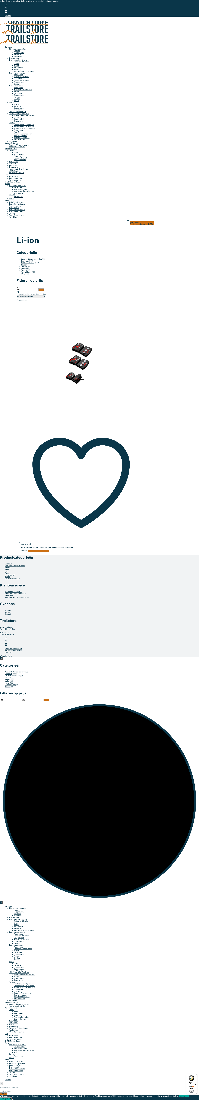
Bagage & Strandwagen (23, 89)
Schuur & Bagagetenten (23, 134)
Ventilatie (17, 54)
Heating (17, 51)
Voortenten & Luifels (17, 147)
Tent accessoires (20, 136)
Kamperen (8, 47)
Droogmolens (19, 78)
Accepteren (184, 1096)
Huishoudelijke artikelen (18, 60)
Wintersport (18, 197)
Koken (16, 65)
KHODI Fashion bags (12, 182)
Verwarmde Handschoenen (24, 191)
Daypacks (13, 165)
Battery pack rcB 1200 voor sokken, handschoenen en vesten (47, 547)
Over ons (8, 610)
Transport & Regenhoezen (19, 169)
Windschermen (19, 139)
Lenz (23, 265)
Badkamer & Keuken (21, 62)
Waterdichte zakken (16, 173)
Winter (7, 184)
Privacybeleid (6, 1099)
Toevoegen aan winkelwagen (38, 551)
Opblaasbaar (18, 130)
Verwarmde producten (17, 186)
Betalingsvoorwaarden (13, 592)
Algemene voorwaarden (13, 649)
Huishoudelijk (14, 208)
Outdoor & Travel (11, 149)
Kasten (16, 91)
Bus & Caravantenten (17, 204)
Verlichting (13, 141)
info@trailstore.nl (6, 627)
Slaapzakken (19, 110)
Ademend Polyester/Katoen (24, 115)
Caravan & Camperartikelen (31, 259)
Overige (17, 84)
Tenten (12, 123)
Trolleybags (13, 171)
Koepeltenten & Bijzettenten (24, 128)
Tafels (16, 101)
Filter (41, 290)
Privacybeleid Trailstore (13, 650)
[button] (129, 220)
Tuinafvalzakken (15, 180)
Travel (11, 150)
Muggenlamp (19, 53)
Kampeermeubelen (16, 86)
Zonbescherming (20, 160)
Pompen (17, 104)
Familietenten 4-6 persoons (24, 126)
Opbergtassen (19, 82)
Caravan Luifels (15, 206)
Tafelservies (18, 67)
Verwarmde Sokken (21, 189)
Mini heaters (18, 193)
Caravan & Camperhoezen (19, 145)
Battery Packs (19, 187)
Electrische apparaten (17, 49)
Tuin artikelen (26, 272)
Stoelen (17, 99)
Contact (8, 16)
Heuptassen (13, 167)
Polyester (17, 117)
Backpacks (13, 162)
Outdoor (24, 266)
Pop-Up (17, 132)
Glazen (16, 64)
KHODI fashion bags (16, 202)
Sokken (12, 195)
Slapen (11, 102)
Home (19, 294)
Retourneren (9, 595)
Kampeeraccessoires (17, 73)
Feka (10, 656)
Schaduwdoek (19, 119)
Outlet (7, 200)
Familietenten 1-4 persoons (24, 125)
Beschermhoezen (15, 178)
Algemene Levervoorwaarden (15, 594)
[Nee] (12, 1099)
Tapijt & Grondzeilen (16, 215)
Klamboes (17, 156)
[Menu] (195, 1075)
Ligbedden (18, 93)
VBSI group (9, 652)
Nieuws (7, 612)
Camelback (13, 163)
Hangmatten (14, 58)
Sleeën (11, 198)
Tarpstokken (18, 121)
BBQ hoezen (14, 176)
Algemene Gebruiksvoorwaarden (17, 597)
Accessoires (18, 75)
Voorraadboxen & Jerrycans (24, 71)
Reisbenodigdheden (21, 158)
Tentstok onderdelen (21, 138)
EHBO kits (18, 152)
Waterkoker (18, 56)
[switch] (191, 1091)
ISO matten (18, 106)
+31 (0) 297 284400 (7, 629)
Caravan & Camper (11, 143)
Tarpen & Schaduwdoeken (19, 114)
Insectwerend (19, 154)
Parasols (17, 97)
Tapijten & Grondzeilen (17, 112)
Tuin (6, 174)
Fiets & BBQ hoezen (21, 80)
